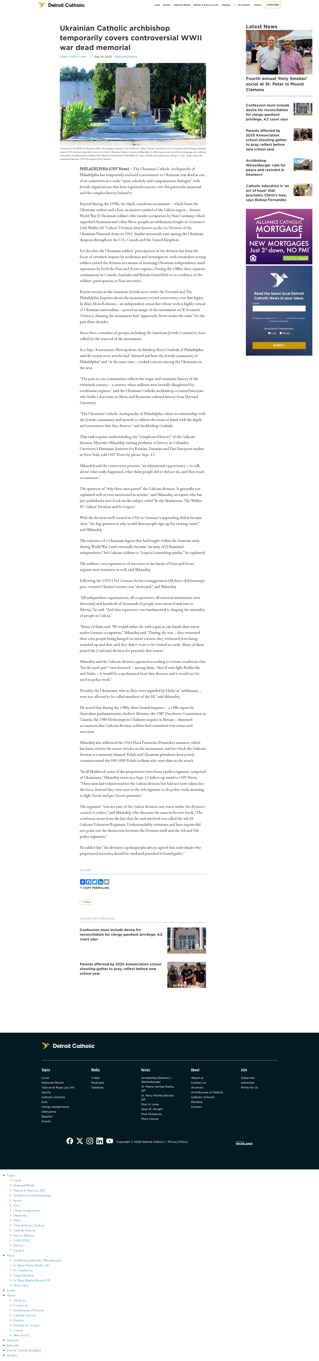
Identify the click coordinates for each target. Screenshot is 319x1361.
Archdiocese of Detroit (207, 1092)
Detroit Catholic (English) (24, 1350)
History (18, 1245)
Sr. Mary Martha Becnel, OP (157, 1097)
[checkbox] (279, 333)
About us (197, 1077)
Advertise (247, 1082)
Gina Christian (73, 56)
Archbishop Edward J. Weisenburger (156, 1079)
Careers (196, 1106)
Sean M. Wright (152, 1109)
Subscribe (273, 4)
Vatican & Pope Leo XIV (206, 5)
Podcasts (97, 1082)
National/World (182, 5)
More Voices (150, 1118)
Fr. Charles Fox (23, 1270)
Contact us (198, 1082)
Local (157, 5)
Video (95, 1077)
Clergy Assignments (55, 1106)
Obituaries (49, 1111)
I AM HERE (21, 1240)
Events (166, 5)
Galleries (97, 1087)
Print (87, 902)
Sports (46, 1092)
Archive (12, 1355)
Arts (44, 1102)
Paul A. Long (150, 1104)
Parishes (197, 1102)
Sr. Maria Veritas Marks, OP (157, 1088)
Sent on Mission (23, 1235)
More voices (21, 1285)
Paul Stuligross (151, 1114)
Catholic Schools (53, 1097)
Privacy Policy (281, 318)
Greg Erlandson (23, 1275)
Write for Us (249, 1087)
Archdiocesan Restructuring (32, 1195)
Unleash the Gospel (26, 1325)
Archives (197, 1087)
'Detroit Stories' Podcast (29, 1225)
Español (226, 5)
